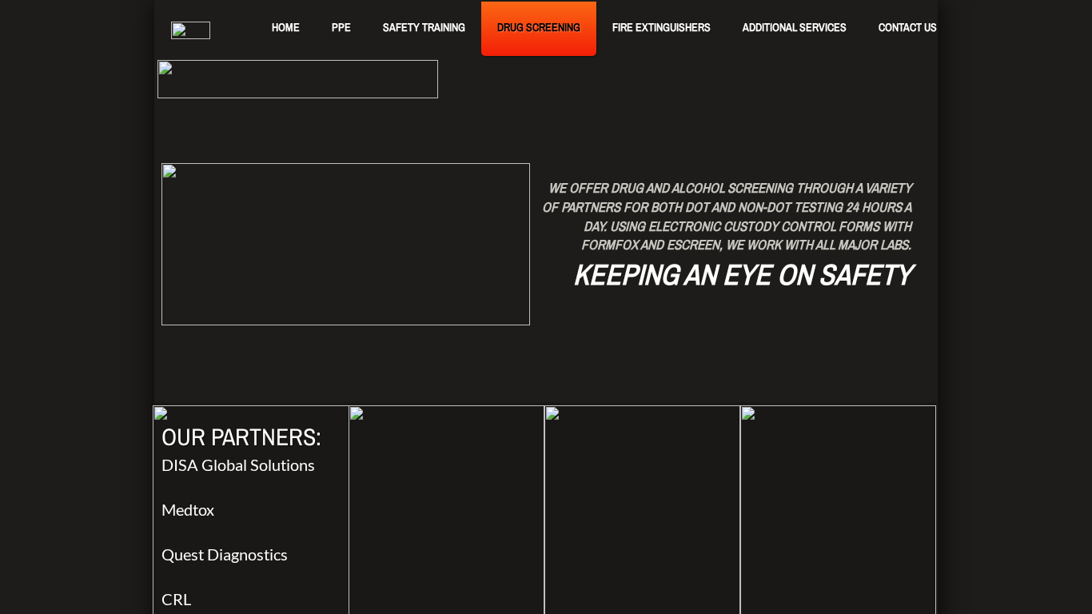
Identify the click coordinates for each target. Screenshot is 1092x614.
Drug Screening (538, 27)
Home (286, 27)
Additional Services (795, 27)
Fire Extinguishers (661, 27)
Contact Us (908, 27)
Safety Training (424, 27)
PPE (341, 27)
